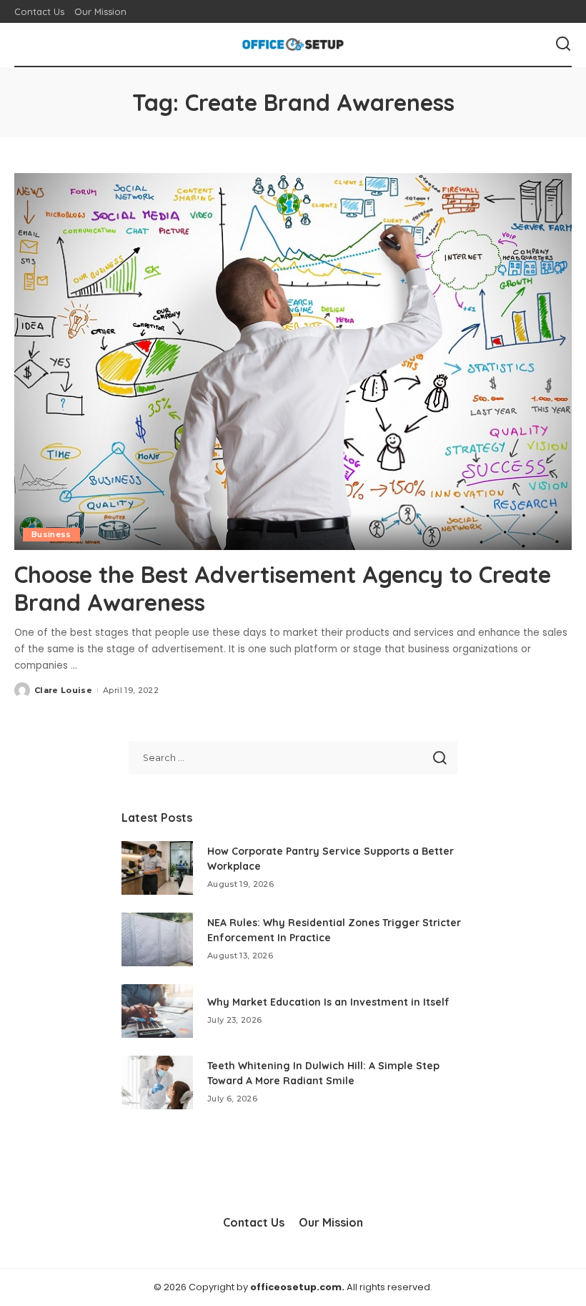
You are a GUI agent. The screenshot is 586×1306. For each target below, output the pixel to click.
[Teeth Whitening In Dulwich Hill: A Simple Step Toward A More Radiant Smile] (157, 1082)
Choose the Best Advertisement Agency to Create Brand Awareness (282, 588)
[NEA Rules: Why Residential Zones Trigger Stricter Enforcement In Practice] (157, 939)
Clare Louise (63, 690)
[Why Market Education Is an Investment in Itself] (157, 1011)
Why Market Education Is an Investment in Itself (328, 1002)
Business (51, 534)
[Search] (563, 44)
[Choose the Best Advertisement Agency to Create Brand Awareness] (293, 361)
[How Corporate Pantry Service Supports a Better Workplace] (157, 868)
